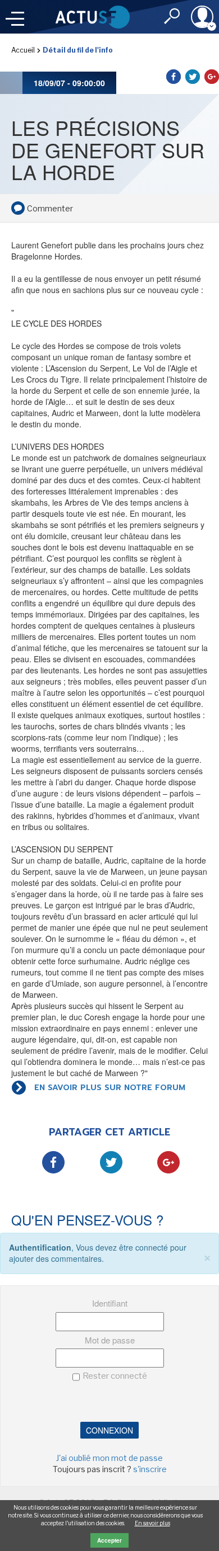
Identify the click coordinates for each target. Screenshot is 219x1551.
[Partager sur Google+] (211, 76)
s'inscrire (150, 1469)
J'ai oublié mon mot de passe (109, 1458)
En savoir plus (152, 1523)
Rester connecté (115, 1376)
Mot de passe (110, 1340)
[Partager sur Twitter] (192, 76)
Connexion (109, 1430)
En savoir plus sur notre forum (109, 1087)
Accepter (109, 1540)
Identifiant (109, 1303)
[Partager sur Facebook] (173, 76)
